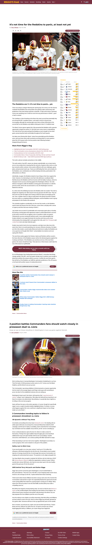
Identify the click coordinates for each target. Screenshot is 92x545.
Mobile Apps (75, 532)
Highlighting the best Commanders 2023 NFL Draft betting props (31, 149)
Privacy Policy (48, 535)
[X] (84, 1)
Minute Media (10, 541)
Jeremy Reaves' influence (21, 460)
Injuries (49, 2)
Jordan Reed (15, 222)
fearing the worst (39, 423)
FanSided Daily (16, 535)
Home (13, 313)
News (21, 2)
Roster (44, 2)
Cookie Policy (76, 535)
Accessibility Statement (33, 537)
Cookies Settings (62, 537)
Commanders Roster (22, 523)
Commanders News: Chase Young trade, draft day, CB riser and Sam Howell (34, 155)
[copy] (21, 31)
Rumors (26, 2)
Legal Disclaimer (16, 537)
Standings (38, 2)
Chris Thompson (49, 220)
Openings (29, 532)
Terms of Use (61, 535)
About (14, 532)
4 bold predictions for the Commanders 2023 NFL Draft (28, 153)
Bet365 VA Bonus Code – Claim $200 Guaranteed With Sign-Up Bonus (33, 157)
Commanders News (21, 313)
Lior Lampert (15, 332)
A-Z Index (47, 537)
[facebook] (81, 1)
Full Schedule (64, 128)
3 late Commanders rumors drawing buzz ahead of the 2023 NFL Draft (33, 151)
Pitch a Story (30, 535)
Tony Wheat (14, 27)
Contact (47, 532)
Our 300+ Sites (62, 532)
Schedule (32, 2)
